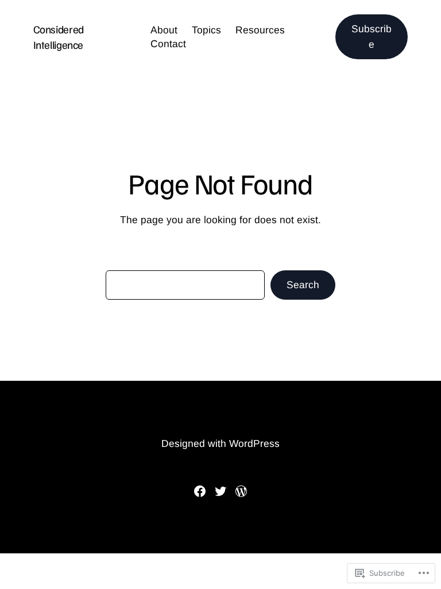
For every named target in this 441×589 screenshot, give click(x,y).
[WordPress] (241, 491)
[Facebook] (200, 491)
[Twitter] (220, 491)
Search (303, 284)
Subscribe (371, 36)
